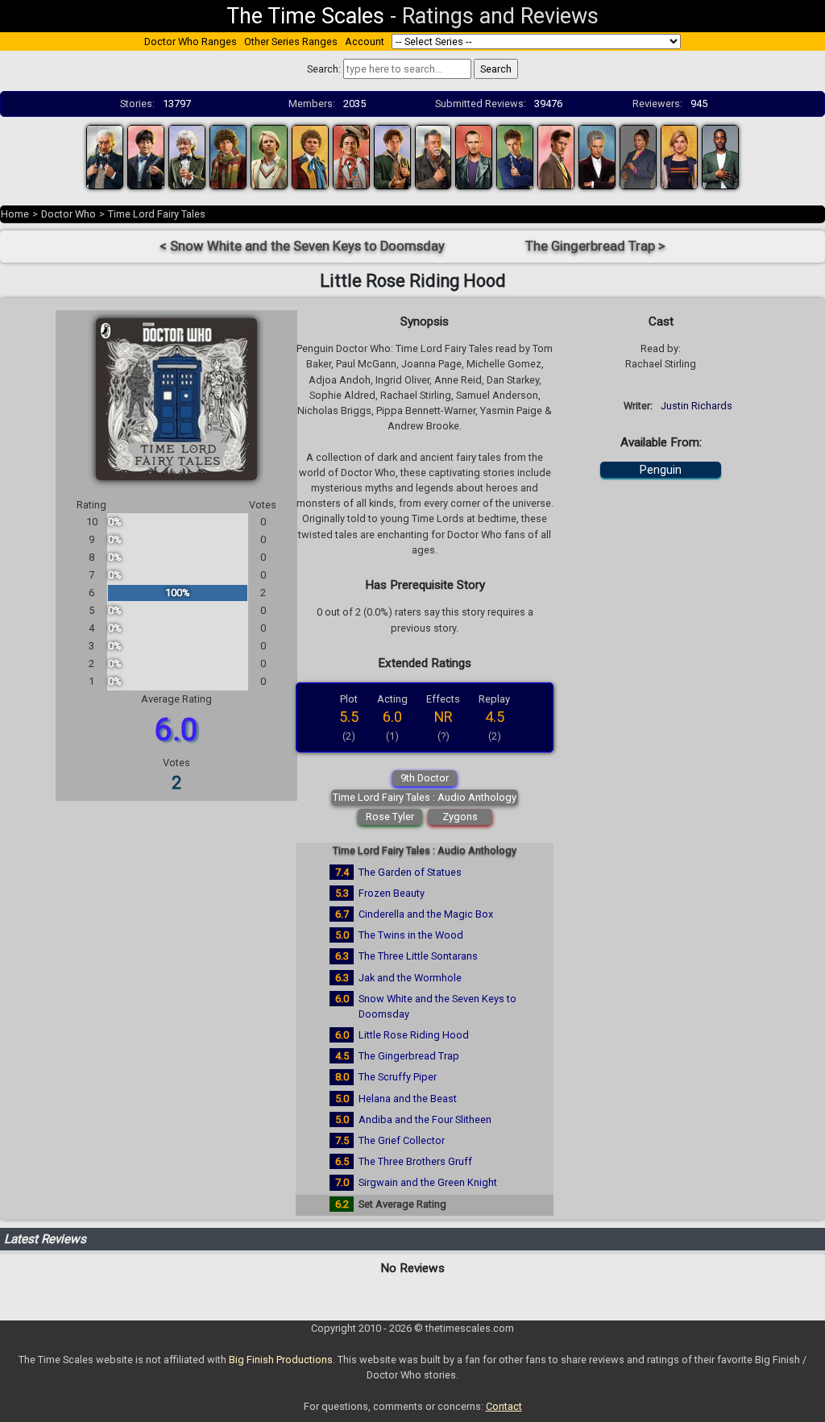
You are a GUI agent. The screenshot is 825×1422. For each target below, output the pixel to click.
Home (15, 214)
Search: (324, 69)
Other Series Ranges (291, 41)
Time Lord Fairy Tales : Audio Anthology (424, 797)
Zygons (460, 816)
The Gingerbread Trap (409, 1056)
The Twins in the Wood (411, 935)
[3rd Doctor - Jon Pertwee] (186, 156)
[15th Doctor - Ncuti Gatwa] (720, 156)
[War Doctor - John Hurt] (433, 156)
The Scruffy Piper (398, 1077)
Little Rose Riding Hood (414, 1035)
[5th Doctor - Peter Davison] (269, 156)
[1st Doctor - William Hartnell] (104, 156)
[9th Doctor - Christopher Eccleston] (473, 156)
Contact (504, 1406)
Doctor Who (68, 214)
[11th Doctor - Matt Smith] (555, 156)
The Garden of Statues (410, 872)
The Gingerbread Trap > (595, 246)
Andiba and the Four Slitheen (425, 1119)
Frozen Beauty (392, 893)
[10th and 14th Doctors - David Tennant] (514, 156)
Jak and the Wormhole (410, 978)
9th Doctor (424, 778)
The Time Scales (305, 16)
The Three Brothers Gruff (415, 1161)
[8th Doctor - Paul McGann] (392, 156)
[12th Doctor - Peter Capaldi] (597, 156)
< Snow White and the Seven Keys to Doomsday (302, 246)
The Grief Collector (402, 1140)
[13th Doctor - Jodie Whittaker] (679, 156)
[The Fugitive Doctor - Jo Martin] (638, 156)
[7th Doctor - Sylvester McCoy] (351, 156)
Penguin (661, 469)
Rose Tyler (390, 816)
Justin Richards (696, 406)
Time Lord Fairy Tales (156, 214)
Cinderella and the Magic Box (426, 914)
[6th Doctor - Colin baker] (310, 156)
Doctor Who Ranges (190, 41)
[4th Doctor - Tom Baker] (228, 156)
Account (364, 41)
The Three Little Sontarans (418, 956)
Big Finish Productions (281, 1360)
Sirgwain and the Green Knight (428, 1182)
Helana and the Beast (408, 1098)
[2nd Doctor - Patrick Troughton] (145, 156)
